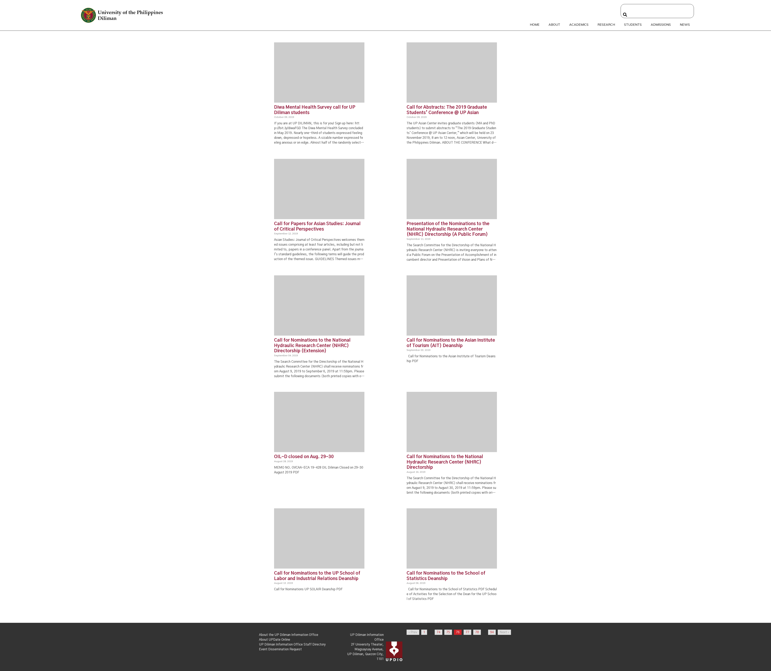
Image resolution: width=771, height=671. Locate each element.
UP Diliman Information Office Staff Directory (292, 644)
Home (534, 24)
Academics (578, 24)
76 (458, 632)
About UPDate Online (274, 639)
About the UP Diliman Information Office (288, 634)
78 (477, 632)
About (554, 24)
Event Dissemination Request (280, 649)
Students (633, 24)
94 (492, 632)
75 (448, 632)
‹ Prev (413, 632)
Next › (504, 632)
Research (606, 24)
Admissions (661, 24)
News (685, 24)
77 (467, 632)
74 (438, 632)
